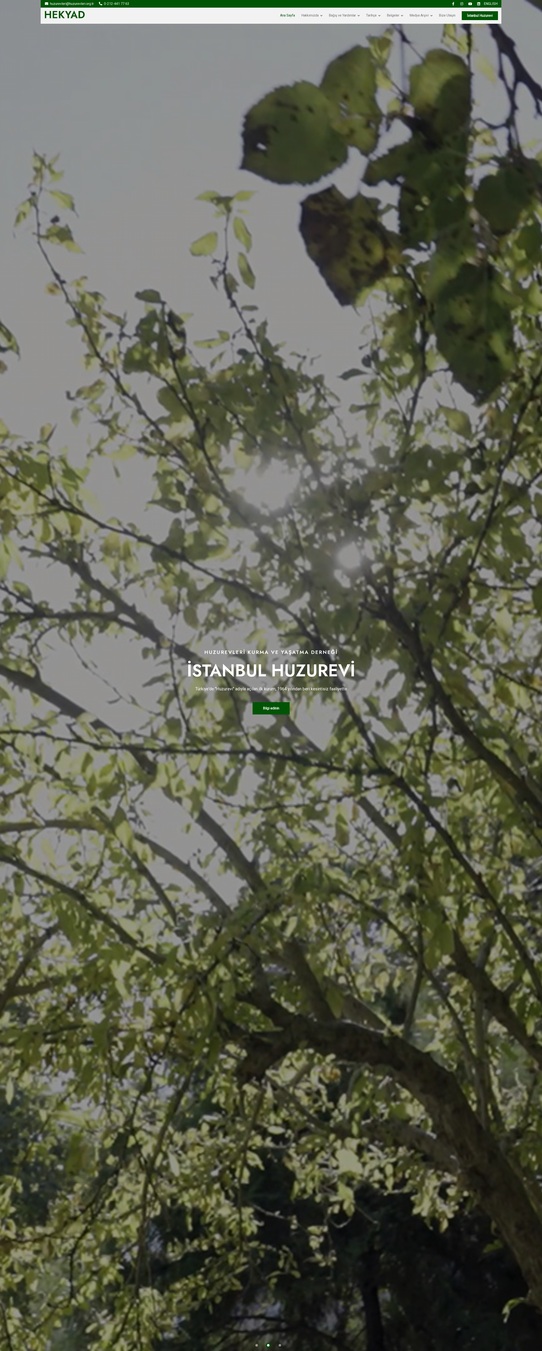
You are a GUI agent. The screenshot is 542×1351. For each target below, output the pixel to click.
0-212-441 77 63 (116, 4)
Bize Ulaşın (447, 15)
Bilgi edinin (271, 708)
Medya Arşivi (419, 15)
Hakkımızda (310, 15)
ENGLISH (491, 4)
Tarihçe (371, 15)
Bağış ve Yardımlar (342, 15)
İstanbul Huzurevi (480, 16)
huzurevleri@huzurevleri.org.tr (72, 4)
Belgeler (393, 15)
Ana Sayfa (287, 15)
